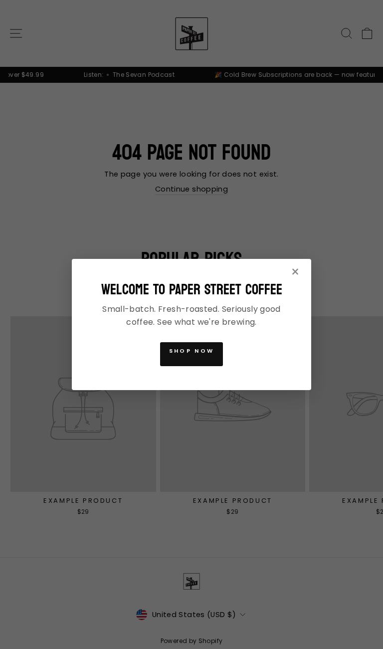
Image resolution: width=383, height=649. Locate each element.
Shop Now (191, 351)
